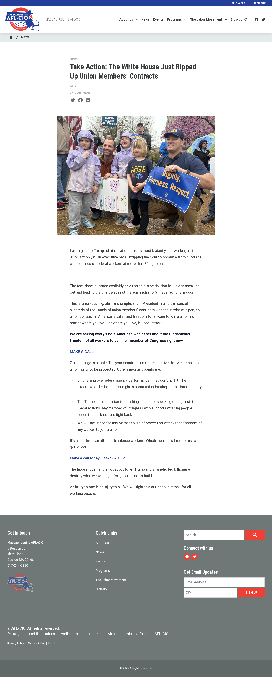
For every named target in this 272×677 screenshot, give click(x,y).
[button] (255, 535)
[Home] (11, 37)
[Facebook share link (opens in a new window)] (80, 100)
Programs (174, 19)
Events (158, 19)
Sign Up (251, 592)
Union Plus (259, 3)
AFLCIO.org (238, 3)
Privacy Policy (15, 643)
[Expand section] (137, 19)
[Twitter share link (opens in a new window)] (73, 100)
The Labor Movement (206, 19)
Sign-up (236, 19)
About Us (126, 19)
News (145, 19)
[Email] (88, 100)
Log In (52, 643)
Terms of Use (36, 643)
